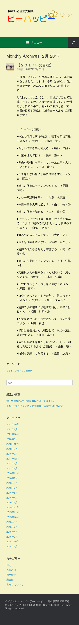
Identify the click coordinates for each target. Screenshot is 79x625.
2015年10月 (12, 517)
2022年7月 (12, 429)
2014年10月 (12, 541)
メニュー (36, 42)
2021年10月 (12, 434)
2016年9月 (12, 478)
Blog (8, 565)
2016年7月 (12, 488)
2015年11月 (12, 512)
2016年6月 (12, 492)
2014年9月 (12, 546)
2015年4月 (12, 531)
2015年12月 (12, 507)
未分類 (10, 579)
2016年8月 (12, 483)
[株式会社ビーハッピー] (39, 15)
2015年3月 (12, 536)
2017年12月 (12, 458)
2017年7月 (12, 463)
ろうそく (10, 370)
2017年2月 (12, 468)
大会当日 (28, 370)
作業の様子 (12, 569)
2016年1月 (12, 502)
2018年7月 (12, 453)
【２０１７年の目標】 (35, 65)
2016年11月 (12, 473)
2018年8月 (12, 448)
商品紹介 (11, 574)
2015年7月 (12, 527)
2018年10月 (12, 444)
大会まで (19, 370)
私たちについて (14, 584)
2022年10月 (12, 424)
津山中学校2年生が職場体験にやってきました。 (32, 401)
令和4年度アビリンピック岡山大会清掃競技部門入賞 (34, 405)
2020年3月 (12, 439)
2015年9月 (12, 522)
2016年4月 (12, 497)
